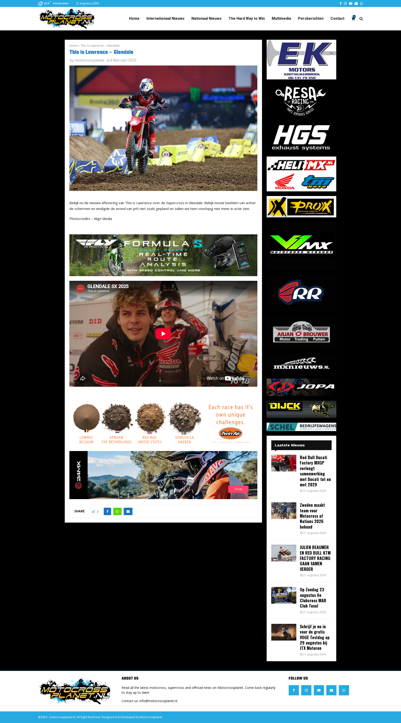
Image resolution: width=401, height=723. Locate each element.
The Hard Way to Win (247, 18)
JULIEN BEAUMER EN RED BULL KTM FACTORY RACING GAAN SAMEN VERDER (315, 558)
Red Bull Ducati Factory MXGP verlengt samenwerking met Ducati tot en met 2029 (315, 470)
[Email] (331, 690)
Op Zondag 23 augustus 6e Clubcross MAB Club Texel (313, 597)
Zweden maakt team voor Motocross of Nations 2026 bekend (312, 516)
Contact (337, 18)
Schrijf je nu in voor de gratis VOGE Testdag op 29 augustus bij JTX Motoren (315, 637)
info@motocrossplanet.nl (158, 701)
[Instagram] (306, 690)
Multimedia (281, 18)
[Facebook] (294, 690)
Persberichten (310, 18)
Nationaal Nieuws (206, 18)
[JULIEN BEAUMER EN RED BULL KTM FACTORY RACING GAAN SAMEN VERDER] (283, 553)
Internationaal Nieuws (165, 18)
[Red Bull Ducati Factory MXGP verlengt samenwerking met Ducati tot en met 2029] (283, 463)
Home (134, 18)
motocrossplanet (89, 60)
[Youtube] (319, 690)
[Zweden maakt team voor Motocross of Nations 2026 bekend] (283, 510)
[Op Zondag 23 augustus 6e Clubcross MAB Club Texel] (283, 595)
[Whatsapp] (344, 690)
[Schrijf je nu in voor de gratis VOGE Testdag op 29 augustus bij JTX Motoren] (283, 632)
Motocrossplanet (151, 717)
